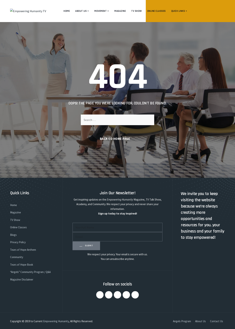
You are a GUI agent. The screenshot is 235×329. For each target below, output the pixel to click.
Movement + (101, 11)
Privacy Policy (18, 242)
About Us (200, 321)
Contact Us (216, 321)
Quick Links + (179, 11)
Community (16, 257)
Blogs (13, 235)
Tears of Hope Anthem (23, 249)
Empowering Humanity (56, 321)
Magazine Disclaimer (21, 279)
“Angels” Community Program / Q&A (30, 272)
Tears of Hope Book (21, 264)
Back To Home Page (115, 139)
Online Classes (156, 11)
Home (67, 11)
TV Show (136, 11)
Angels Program (182, 321)
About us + (82, 11)
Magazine (120, 11)
